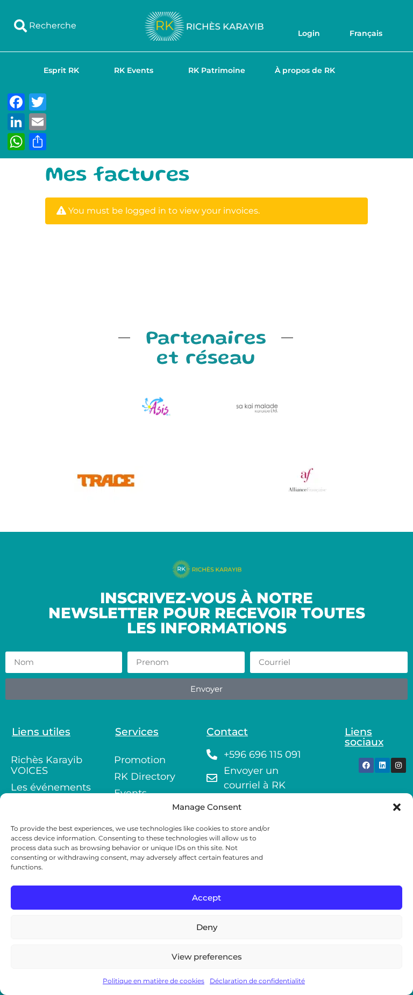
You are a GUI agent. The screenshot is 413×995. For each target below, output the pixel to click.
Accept (206, 897)
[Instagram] (398, 765)
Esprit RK (61, 70)
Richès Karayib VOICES (46, 765)
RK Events (133, 70)
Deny (206, 927)
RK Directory (144, 776)
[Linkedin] (382, 765)
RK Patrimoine (216, 70)
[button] (396, 807)
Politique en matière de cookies (153, 981)
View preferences (207, 957)
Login (309, 33)
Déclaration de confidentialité (257, 981)
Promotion (140, 760)
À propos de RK (305, 70)
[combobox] (68, 26)
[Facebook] (366, 765)
